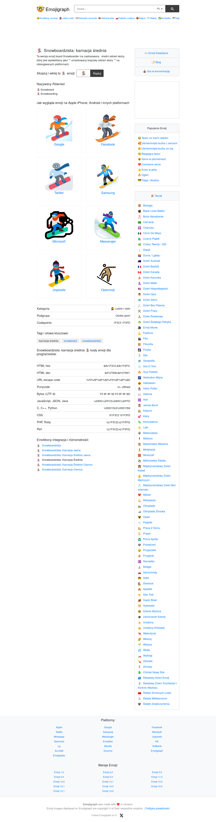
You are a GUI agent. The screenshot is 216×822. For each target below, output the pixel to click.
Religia (144, 567)
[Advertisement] (108, 35)
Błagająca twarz (149, 154)
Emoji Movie (148, 327)
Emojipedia (59, 755)
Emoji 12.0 (59, 781)
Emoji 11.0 (157, 777)
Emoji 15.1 (59, 791)
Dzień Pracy (147, 310)
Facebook (108, 144)
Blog (157, 62)
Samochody (147, 572)
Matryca (145, 438)
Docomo (108, 750)
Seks (143, 578)
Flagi (175, 18)
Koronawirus (148, 421)
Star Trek (146, 594)
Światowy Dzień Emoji (153, 677)
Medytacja (146, 449)
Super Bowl (147, 600)
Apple (59, 727)
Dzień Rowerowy (150, 316)
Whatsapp (59, 736)
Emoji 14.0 (108, 786)
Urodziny (146, 622)
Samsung (108, 192)
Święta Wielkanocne (152, 698)
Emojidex (108, 741)
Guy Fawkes (148, 372)
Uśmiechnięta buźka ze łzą (155, 148)
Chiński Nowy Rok (151, 672)
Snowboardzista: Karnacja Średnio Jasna (63, 455)
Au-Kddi (59, 750)
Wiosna (145, 644)
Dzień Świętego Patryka (154, 322)
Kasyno (145, 410)
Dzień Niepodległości (153, 288)
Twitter (59, 192)
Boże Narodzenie (150, 216)
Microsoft (59, 241)
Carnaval (146, 222)
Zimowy (145, 666)
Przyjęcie (146, 555)
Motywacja (147, 500)
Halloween (146, 383)
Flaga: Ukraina (148, 180)
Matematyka (148, 433)
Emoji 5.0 (108, 777)
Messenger (108, 241)
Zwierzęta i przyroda (86, 18)
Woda (144, 650)
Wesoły (145, 639)
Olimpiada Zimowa (151, 511)
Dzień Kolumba (149, 277)
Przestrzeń (147, 544)
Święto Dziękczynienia (153, 704)
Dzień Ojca (147, 294)
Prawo (144, 533)
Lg (59, 746)
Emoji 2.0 (108, 772)
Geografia (146, 360)
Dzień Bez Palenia (151, 305)
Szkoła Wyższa (149, 611)
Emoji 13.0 (157, 781)
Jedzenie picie (106, 18)
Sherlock (145, 583)
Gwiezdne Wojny (150, 377)
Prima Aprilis (148, 539)
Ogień (143, 175)
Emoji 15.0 (157, 786)
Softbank (157, 746)
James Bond (148, 405)
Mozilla (108, 746)
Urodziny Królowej (151, 627)
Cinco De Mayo (149, 233)
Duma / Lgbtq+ (149, 255)
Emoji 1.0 (59, 772)
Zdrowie (145, 661)
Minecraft (146, 455)
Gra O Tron (147, 366)
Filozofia (145, 344)
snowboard (70, 341)
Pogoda (145, 522)
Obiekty (152, 18)
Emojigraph (58, 9)
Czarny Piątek (149, 238)
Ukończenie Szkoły (152, 616)
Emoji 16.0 (108, 791)
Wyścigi (145, 655)
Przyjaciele (147, 550)
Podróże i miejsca (125, 18)
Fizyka (144, 349)
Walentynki (147, 633)
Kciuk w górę (147, 169)
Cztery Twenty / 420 (152, 244)
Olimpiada (146, 505)
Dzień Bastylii (148, 266)
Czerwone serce (149, 164)
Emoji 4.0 (59, 777)
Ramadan (146, 561)
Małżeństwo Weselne (153, 444)
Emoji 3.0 (157, 772)
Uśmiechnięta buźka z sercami (158, 143)
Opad (144, 517)
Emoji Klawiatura (157, 53)
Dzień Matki (147, 283)
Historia (145, 394)
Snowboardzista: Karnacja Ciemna (60, 469)
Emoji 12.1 (108, 781)
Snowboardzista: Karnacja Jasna (59, 450)
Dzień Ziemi (147, 299)
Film (143, 338)
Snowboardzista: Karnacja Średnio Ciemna (64, 464)
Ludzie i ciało (66, 18)
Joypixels (59, 289)
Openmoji (108, 289)
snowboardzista (91, 341)
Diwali (144, 250)
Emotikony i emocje (47, 18)
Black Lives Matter (151, 211)
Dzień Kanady (149, 272)
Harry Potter (147, 388)
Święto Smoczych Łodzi (154, 693)
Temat (157, 195)
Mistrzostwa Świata (152, 460)
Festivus (145, 333)
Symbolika (164, 18)
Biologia (145, 205)
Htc (157, 741)
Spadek (145, 589)
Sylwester (146, 605)
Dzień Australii (149, 261)
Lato (143, 427)
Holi (143, 399)
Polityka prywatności (158, 808)
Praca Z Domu (149, 528)
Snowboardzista (49, 445)
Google (59, 144)
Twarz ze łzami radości (153, 138)
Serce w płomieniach (152, 159)
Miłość (144, 494)
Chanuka (146, 227)
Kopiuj (97, 72)
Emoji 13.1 (59, 786)
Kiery (143, 416)
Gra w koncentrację (157, 71)
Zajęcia (140, 18)
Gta (142, 355)
